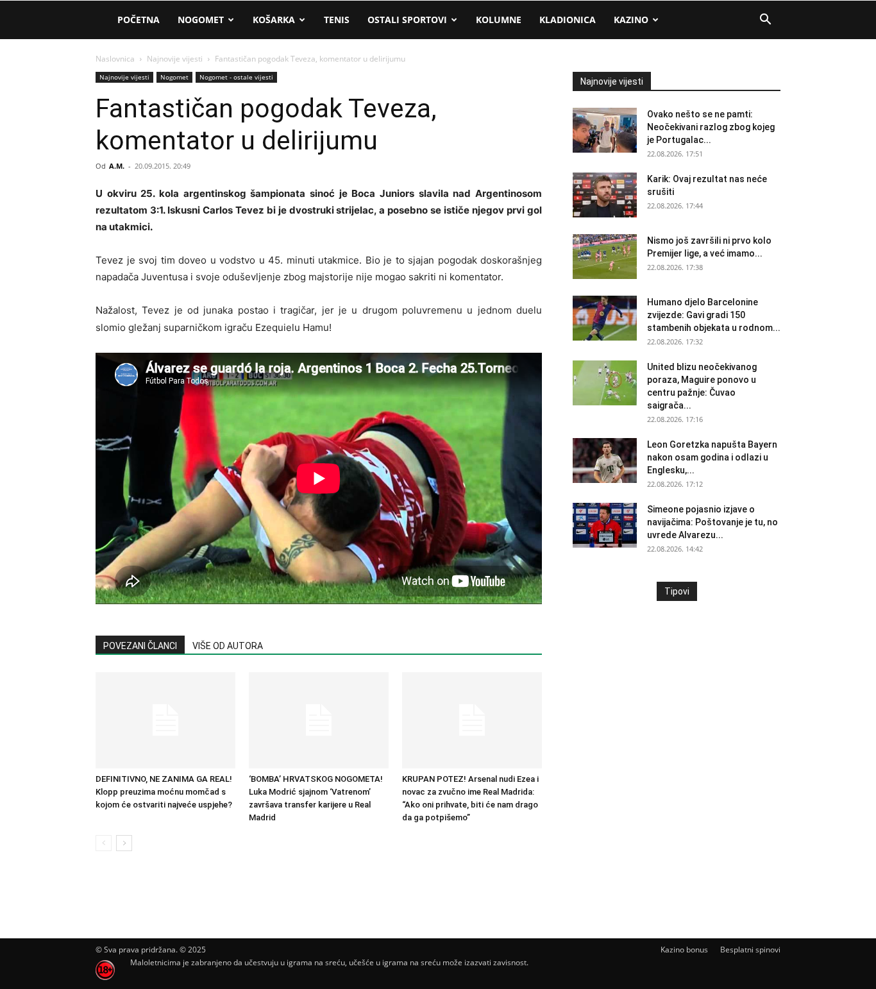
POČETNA (138, 19)
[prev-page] (104, 843)
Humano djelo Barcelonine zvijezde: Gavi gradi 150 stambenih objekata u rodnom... (713, 315)
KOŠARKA (274, 19)
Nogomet (201, 19)
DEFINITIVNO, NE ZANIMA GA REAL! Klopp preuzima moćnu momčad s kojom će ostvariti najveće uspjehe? (164, 791)
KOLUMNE (498, 19)
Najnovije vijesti (175, 58)
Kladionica (567, 19)
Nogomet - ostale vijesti (236, 76)
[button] (765, 21)
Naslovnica (115, 58)
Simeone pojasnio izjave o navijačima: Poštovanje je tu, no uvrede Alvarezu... (712, 522)
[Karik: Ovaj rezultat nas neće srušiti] (605, 195)
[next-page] (124, 843)
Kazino (631, 19)
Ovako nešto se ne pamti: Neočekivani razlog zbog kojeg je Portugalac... (711, 127)
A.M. (116, 166)
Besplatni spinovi (750, 949)
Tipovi (676, 591)
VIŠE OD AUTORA (227, 646)
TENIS (337, 19)
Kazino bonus (684, 949)
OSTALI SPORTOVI (407, 19)
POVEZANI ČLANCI (140, 646)
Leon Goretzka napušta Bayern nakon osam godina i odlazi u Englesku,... (712, 457)
